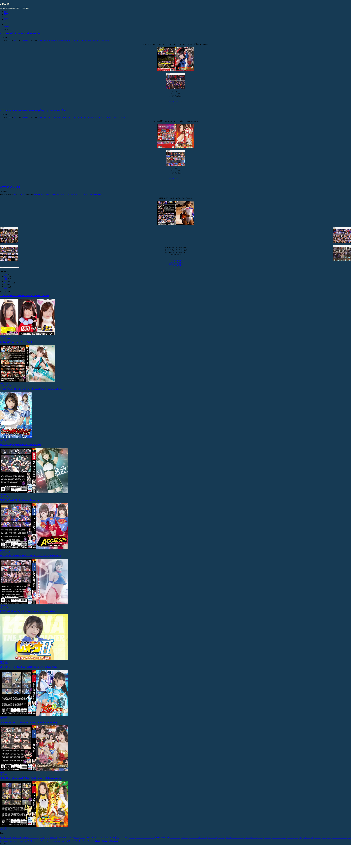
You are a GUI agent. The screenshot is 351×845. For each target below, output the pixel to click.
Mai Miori (185, 838)
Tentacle (6, 16)
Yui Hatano (335, 838)
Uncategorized (25, 40)
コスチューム (69, 194)
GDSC (90, 838)
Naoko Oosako (241, 838)
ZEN (5, 21)
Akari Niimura (5, 838)
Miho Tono (202, 838)
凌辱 (63, 841)
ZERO (6, 23)
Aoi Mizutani (17, 838)
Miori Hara (221, 838)
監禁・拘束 (92, 40)
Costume (49, 117)
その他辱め (107, 117)
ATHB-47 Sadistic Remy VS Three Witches (20, 33)
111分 (40, 40)
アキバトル (84, 40)
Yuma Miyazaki (343, 838)
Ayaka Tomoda (33, 838)
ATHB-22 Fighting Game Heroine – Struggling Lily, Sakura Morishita (33, 110)
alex (15, 40)
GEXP (47, 194)
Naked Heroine (231, 838)
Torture (62, 194)
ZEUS (5, 24)
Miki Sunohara (213, 838)
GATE (77, 838)
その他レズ (99, 117)
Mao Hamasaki (193, 838)
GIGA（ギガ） (67, 117)
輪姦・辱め (103, 841)
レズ (113, 117)
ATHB (44, 40)
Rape (261, 838)
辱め (97, 40)
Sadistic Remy (51, 40)
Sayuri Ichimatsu (61, 40)
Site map (6, 26)
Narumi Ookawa (252, 838)
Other (5, 19)
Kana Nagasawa (54, 194)
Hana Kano (132, 838)
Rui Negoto (284, 838)
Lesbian (82, 117)
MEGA (6, 14)
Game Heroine (57, 117)
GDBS (82, 838)
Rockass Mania (276, 838)
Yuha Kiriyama (326, 838)
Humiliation (75, 117)
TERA (6, 18)
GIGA (5, 11)
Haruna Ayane (140, 838)
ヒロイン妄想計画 (54, 841)
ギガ (23, 841)
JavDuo (5, 3)
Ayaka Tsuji (44, 838)
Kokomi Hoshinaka (175, 838)
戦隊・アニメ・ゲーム (81, 194)
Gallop (6, 13)
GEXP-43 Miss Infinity (11, 187)
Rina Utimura (267, 838)
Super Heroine (306, 838)
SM (298, 838)
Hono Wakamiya (149, 838)
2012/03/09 (41, 194)
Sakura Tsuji (292, 838)
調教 (90, 194)
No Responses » (104, 40)
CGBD (53, 838)
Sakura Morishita (90, 117)
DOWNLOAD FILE (175, 101)
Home (2, 29)
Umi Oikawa (317, 838)
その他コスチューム (73, 40)
